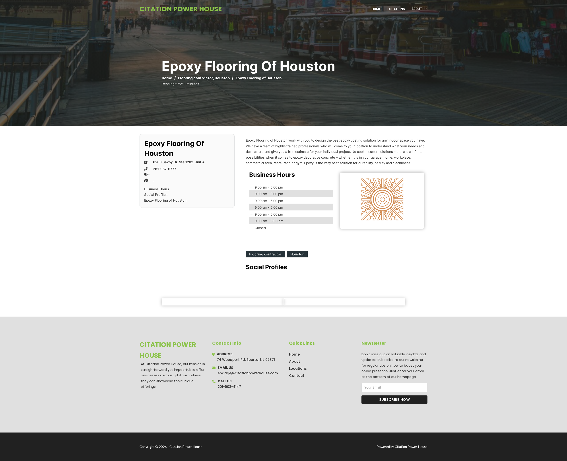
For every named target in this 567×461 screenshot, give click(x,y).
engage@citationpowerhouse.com (248, 373)
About (294, 361)
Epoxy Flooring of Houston (165, 200)
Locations (396, 9)
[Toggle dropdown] (425, 8)
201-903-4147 (229, 386)
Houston (222, 78)
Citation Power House (181, 9)
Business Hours (156, 189)
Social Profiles (155, 195)
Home (376, 9)
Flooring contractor (195, 78)
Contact (296, 375)
